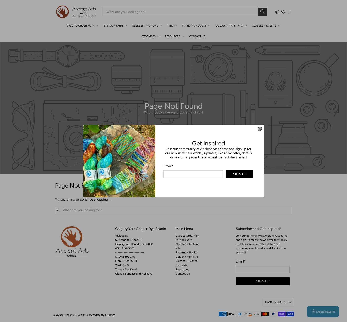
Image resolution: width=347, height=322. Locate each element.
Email (168, 166)
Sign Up (239, 174)
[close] (260, 129)
